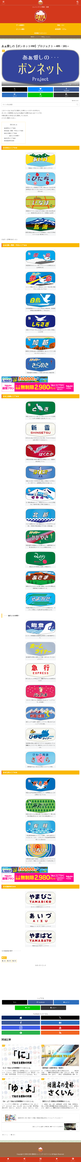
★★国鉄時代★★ (9, 140)
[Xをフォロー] (60, 1018)
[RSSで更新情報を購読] (60, 1033)
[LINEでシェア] (67, 753)
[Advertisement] (40, 981)
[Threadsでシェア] (31, 753)
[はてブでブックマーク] (49, 753)
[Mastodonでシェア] (31, 747)
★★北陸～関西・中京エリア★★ (13, 130)
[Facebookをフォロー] (21, 1023)
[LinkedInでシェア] (40, 758)
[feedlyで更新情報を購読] (21, 1033)
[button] (66, 95)
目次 (11, 124)
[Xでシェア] (13, 747)
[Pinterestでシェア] (22, 758)
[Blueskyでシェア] (49, 747)
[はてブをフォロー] (60, 1023)
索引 (5, 957)
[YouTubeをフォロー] (60, 1028)
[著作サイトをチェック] (21, 1018)
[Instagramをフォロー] (21, 1028)
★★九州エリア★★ (10, 138)
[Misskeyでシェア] (67, 747)
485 (10, 961)
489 (15, 961)
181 (5, 961)
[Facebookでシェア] (13, 753)
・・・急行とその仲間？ (12, 135)
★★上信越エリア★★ (10, 133)
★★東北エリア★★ (10, 128)
